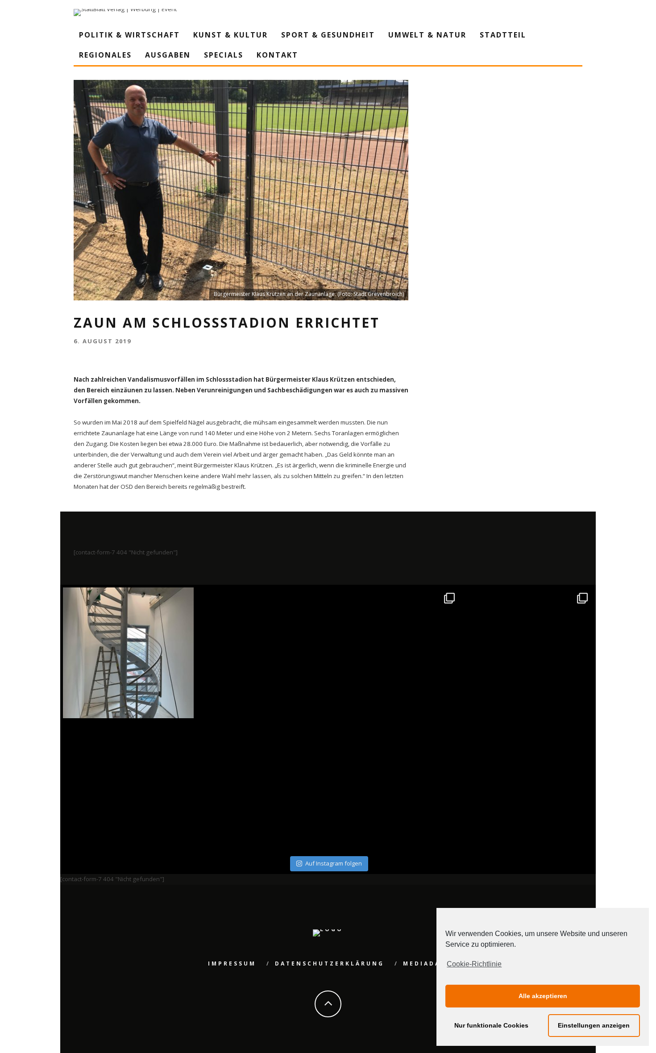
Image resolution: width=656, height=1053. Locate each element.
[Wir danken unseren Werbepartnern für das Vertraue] (528, 652)
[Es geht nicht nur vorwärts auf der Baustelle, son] (128, 652)
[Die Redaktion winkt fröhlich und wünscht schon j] (261, 786)
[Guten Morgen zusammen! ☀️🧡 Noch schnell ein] (394, 786)
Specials (223, 55)
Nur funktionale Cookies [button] (491, 1025)
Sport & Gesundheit (328, 35)
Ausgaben (168, 55)
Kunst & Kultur (230, 35)
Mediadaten (430, 963)
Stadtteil (503, 35)
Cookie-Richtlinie (474, 964)
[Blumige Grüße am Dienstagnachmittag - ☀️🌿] (528, 786)
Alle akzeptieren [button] (543, 995)
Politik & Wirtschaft (129, 35)
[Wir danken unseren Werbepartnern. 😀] (394, 652)
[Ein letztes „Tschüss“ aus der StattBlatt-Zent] (261, 652)
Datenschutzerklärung (329, 963)
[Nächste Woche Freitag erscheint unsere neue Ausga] (128, 786)
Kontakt (277, 55)
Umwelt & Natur (427, 35)
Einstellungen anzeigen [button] (594, 1025)
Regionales (105, 55)
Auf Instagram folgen (333, 863)
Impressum (232, 963)
